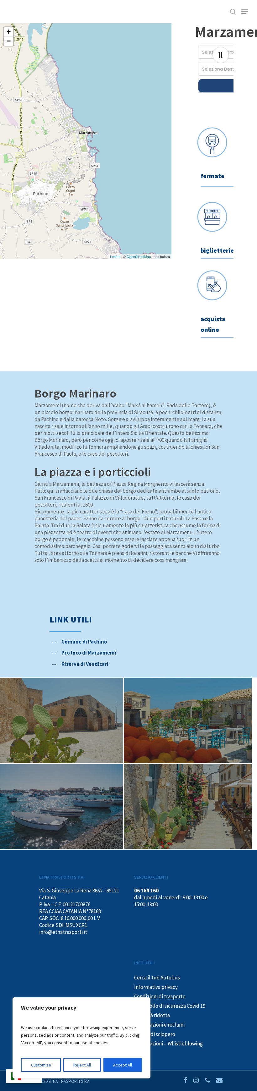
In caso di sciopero (154, 1034)
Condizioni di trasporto (160, 996)
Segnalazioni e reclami (159, 1024)
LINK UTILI (71, 619)
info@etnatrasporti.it (63, 932)
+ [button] (9, 32)
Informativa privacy (156, 987)
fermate (212, 176)
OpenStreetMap (139, 256)
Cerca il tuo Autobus (157, 977)
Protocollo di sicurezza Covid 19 (169, 1005)
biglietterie (217, 250)
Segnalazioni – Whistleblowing (168, 1043)
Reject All (82, 1065)
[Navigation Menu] (244, 11)
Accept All (122, 1065)
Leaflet (115, 256)
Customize (41, 1065)
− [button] (9, 41)
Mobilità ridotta (152, 1015)
